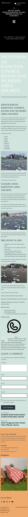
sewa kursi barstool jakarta (13, 345)
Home (5, 37)
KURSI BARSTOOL (19, 338)
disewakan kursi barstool (13, 340)
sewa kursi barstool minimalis (14, 347)
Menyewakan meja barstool (7, 344)
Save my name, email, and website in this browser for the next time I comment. (14, 401)
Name (3, 374)
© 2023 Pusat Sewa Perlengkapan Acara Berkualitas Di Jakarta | (5, 509)
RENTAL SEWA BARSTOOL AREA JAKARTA (12, 295)
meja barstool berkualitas (16, 342)
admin (16, 337)
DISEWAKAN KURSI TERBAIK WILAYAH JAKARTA (14, 299)
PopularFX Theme (4, 512)
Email (3, 383)
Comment (4, 362)
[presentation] (2, 477)
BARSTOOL (11, 37)
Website (3, 392)
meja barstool (8, 342)
